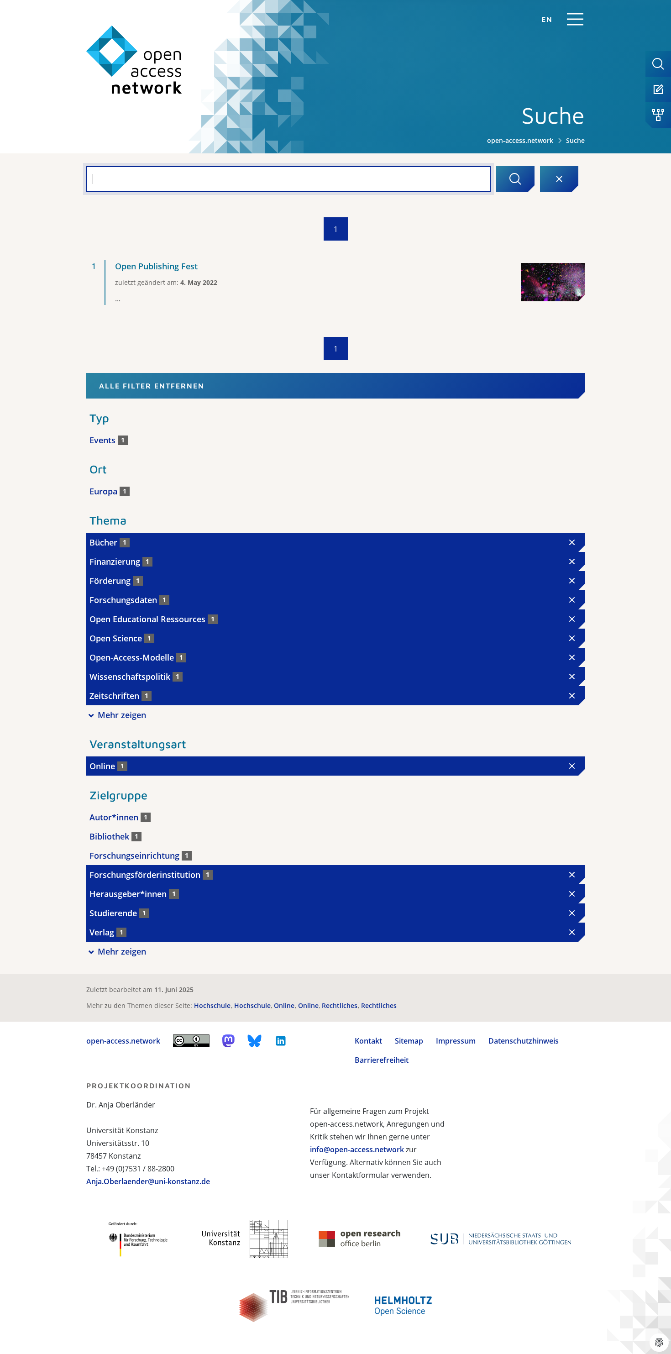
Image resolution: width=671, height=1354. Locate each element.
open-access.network (520, 140)
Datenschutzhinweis (523, 1041)
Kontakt (368, 1041)
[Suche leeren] (559, 179)
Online (285, 1005)
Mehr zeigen (122, 714)
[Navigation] (575, 19)
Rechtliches (340, 1005)
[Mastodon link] (228, 1040)
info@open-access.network (357, 1149)
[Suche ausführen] (515, 179)
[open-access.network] (134, 60)
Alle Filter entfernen (151, 386)
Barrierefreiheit (382, 1060)
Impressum (456, 1041)
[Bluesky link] (254, 1040)
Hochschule (213, 1005)
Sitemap (409, 1041)
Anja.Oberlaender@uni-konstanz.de (148, 1181)
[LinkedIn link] (280, 1040)
